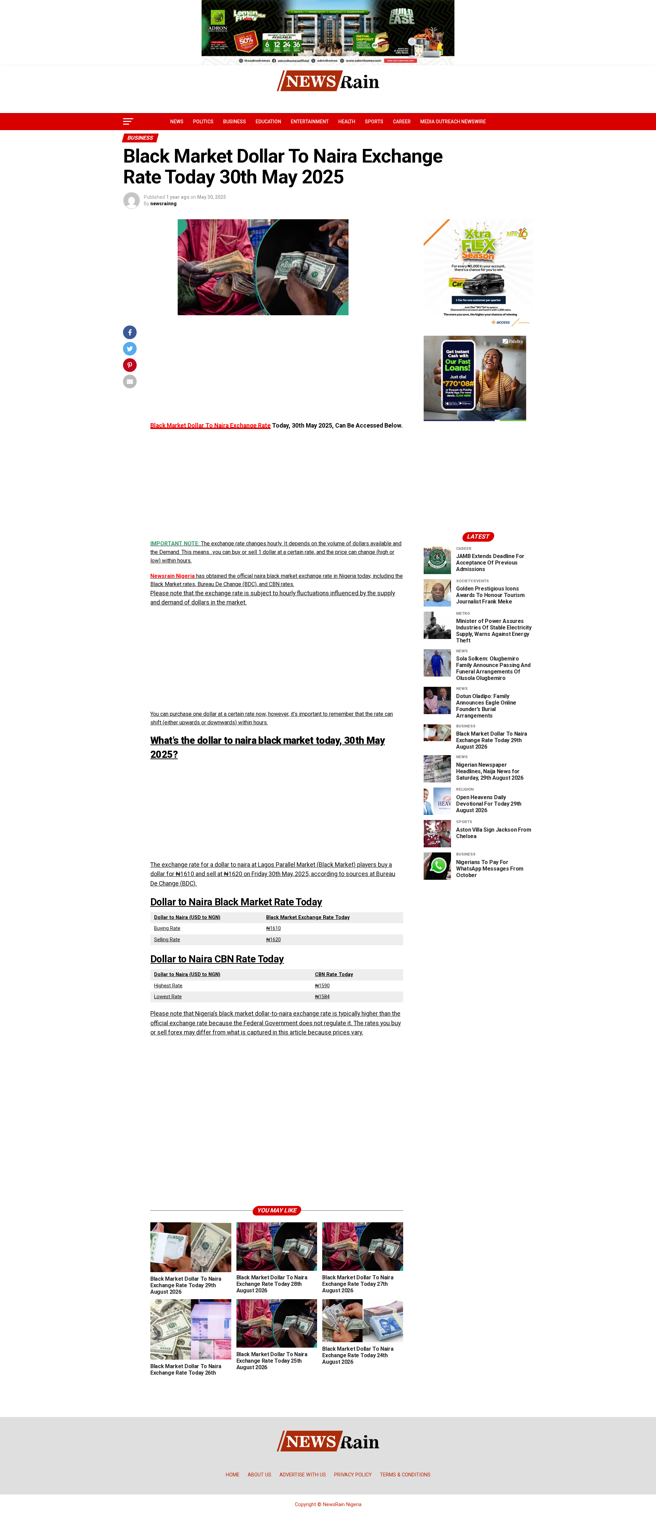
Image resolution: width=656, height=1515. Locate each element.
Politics (203, 121)
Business (234, 121)
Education (268, 121)
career (402, 121)
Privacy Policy (353, 1475)
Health (346, 121)
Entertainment (310, 121)
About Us (259, 1475)
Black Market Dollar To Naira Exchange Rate (210, 425)
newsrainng (163, 203)
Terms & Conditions (405, 1475)
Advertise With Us (302, 1475)
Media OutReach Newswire (453, 121)
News (176, 121)
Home (233, 1475)
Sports (374, 121)
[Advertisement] (276, 373)
